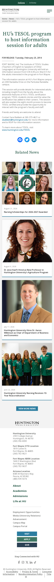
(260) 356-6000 (20, 441)
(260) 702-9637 (20, 466)
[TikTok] (35, 562)
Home (4, 19)
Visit (27, 533)
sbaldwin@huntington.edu (15, 119)
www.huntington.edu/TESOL (16, 130)
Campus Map (19, 522)
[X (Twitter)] (27, 562)
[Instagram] (22, 562)
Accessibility (12, 571)
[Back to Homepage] (27, 423)
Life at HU (19, 501)
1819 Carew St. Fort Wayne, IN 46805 (23, 449)
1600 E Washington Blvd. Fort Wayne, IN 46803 (24, 462)
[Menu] (49, 11)
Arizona (32, 3)
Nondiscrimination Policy (31, 574)
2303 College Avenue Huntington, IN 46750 (23, 437)
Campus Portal (20, 526)
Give (27, 545)
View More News (27, 408)
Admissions (20, 496)
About (17, 485)
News (11, 19)
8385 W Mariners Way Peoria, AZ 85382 (23, 475)
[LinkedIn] (34, 139)
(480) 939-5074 (20, 478)
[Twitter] (27, 139)
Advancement (20, 519)
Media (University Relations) (27, 515)
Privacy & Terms (30, 571)
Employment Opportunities (26, 512)
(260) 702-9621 (20, 453)
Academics (20, 491)
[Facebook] (19, 139)
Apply (27, 539)
